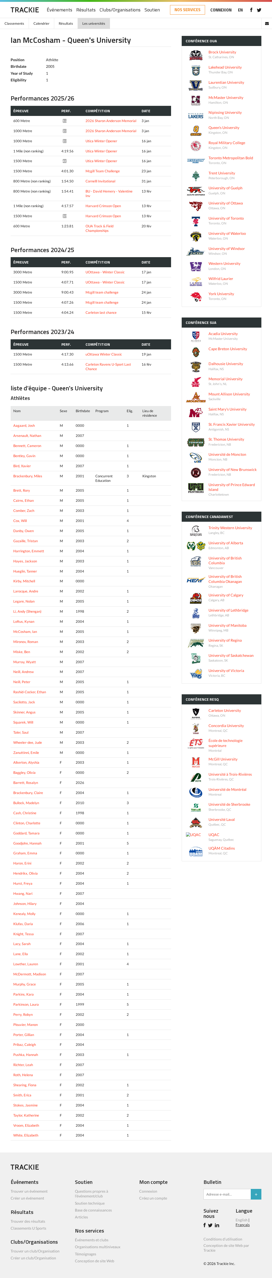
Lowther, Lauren (25, 964)
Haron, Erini (22, 863)
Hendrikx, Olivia (25, 873)
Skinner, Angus (24, 712)
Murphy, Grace (24, 984)
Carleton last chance (101, 312)
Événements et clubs (91, 1240)
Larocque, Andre (25, 591)
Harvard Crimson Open (103, 206)
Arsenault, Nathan (27, 435)
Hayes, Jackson (25, 561)
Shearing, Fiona (24, 1085)
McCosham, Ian (25, 631)
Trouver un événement (29, 1191)
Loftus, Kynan (23, 621)
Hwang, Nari (22, 893)
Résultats (86, 10)
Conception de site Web (94, 1261)
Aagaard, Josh (24, 425)
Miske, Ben (21, 652)
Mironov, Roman (25, 642)
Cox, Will (20, 521)
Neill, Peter (21, 682)
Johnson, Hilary (25, 903)
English (242, 1220)
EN (240, 10)
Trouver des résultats (28, 1221)
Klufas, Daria (23, 924)
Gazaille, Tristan (25, 541)
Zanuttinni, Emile (26, 752)
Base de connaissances (93, 1210)
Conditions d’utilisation (222, 1239)
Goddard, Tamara (26, 833)
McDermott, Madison (29, 974)
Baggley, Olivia (24, 772)
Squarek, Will (23, 722)
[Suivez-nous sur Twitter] (259, 10)
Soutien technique (90, 1203)
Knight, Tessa (23, 934)
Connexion (148, 1191)
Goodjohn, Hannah (27, 843)
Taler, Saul (20, 732)
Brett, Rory (21, 490)
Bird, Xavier (22, 466)
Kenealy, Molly (24, 914)
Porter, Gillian (23, 1035)
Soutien (152, 10)
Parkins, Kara (23, 994)
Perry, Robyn (23, 1014)
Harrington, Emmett (28, 551)
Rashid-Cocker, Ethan (29, 692)
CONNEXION (221, 10)
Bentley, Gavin (24, 456)
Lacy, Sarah (22, 944)
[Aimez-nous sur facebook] (251, 10)
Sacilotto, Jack (24, 702)
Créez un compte (153, 1198)
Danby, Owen (23, 531)
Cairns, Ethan (23, 500)
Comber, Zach (23, 510)
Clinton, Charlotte (26, 823)
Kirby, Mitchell (24, 581)
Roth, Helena (23, 1075)
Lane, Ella (20, 954)
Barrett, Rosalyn (25, 782)
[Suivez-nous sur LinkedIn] (218, 1225)
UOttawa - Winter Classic (105, 272)
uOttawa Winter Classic (104, 354)
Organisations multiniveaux (97, 1246)
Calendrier (41, 23)
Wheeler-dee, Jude (27, 742)
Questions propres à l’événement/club (91, 1193)
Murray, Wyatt (24, 662)
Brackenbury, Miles (27, 476)
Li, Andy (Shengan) (27, 611)
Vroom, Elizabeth (26, 1125)
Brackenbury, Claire (28, 793)
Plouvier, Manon (25, 1024)
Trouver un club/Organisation (35, 1251)
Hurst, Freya (22, 883)
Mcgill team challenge (102, 292)
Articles (81, 1217)
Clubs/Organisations (120, 10)
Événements (59, 10)
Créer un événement (27, 1198)
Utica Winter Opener (101, 141)
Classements (14, 23)
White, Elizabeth (25, 1135)
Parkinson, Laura (26, 1004)
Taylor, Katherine (26, 1115)
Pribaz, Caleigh (24, 1044)
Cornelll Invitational (100, 181)
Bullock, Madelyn (26, 803)
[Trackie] (25, 1168)
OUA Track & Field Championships (99, 228)
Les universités (93, 23)
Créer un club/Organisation (33, 1258)
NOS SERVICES (188, 10)
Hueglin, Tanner (25, 571)
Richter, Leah (23, 1065)
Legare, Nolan (24, 601)
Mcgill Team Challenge (103, 171)
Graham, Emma (25, 853)
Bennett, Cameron (27, 446)
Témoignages (85, 1254)
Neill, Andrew (23, 672)
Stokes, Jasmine (25, 1105)
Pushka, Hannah (25, 1055)
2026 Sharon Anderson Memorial (111, 121)
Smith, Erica (22, 1095)
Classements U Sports (28, 1228)
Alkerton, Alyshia (26, 762)
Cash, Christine (24, 813)
